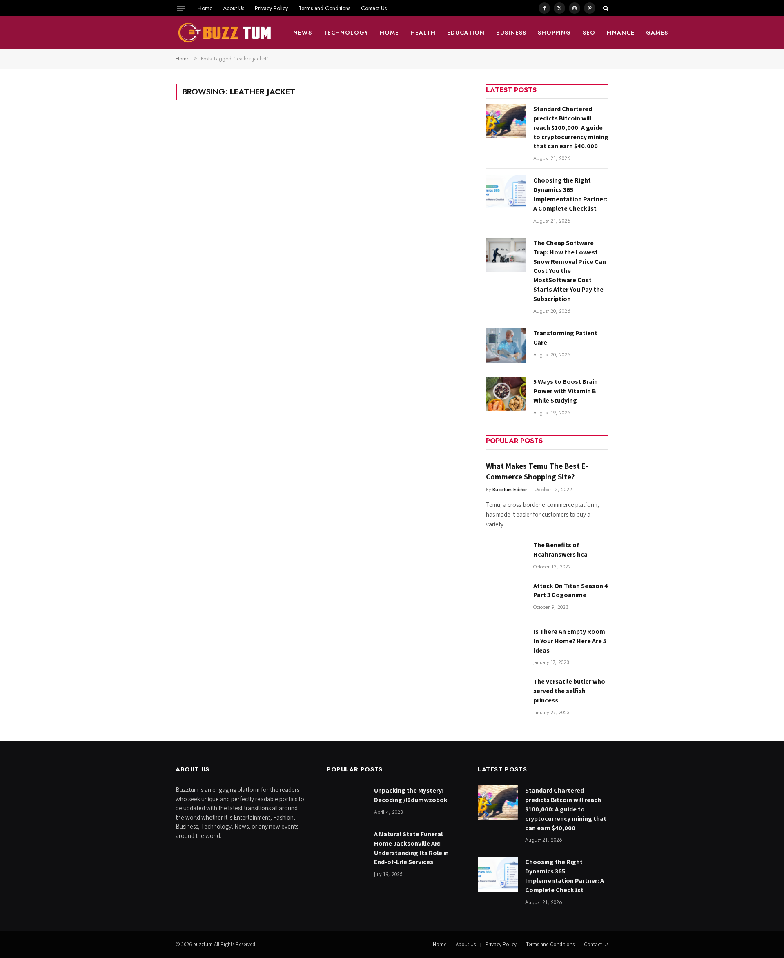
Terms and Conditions (324, 8)
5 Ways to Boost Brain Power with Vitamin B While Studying (565, 391)
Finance (621, 33)
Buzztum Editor (509, 489)
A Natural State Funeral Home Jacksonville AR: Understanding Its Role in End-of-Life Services (411, 848)
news (302, 33)
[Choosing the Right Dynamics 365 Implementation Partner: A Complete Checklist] (506, 192)
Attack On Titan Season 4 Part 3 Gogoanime (570, 590)
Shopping (554, 33)
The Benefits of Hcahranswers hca (560, 550)
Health (423, 33)
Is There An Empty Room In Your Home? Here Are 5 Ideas (569, 641)
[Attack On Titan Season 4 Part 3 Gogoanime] (506, 598)
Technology (346, 33)
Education (466, 33)
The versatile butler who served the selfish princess (569, 690)
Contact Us (374, 8)
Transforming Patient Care (565, 338)
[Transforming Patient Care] (506, 345)
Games (657, 33)
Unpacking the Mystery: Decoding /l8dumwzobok (411, 795)
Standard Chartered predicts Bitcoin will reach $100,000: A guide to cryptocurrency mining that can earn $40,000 (570, 128)
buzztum (203, 944)
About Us (233, 8)
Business (511, 33)
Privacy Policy (271, 8)
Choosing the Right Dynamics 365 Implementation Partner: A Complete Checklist (570, 194)
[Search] (604, 8)
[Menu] (181, 8)
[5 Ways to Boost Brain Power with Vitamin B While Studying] (506, 394)
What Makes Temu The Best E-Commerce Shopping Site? (537, 471)
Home (205, 8)
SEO (589, 33)
